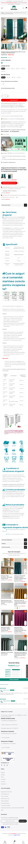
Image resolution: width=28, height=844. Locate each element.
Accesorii (3, 779)
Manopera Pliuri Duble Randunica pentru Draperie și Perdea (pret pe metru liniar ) (20, 578)
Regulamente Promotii (6, 791)
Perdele (3, 775)
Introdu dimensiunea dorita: (8, 88)
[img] (3, 688)
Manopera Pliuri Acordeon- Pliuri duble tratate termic (6, 577)
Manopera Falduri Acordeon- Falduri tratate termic (5, 629)
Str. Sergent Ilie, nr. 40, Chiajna (8, 743)
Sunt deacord (10, 824)
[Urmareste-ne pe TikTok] (7, 765)
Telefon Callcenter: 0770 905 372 (9, 724)
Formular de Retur (5, 803)
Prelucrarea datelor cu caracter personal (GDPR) (12, 807)
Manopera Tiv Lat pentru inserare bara (7, 653)
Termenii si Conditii (5, 805)
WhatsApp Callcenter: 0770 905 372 (9, 728)
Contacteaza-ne (5, 794)
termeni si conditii (14, 824)
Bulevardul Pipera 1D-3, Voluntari (8, 733)
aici (14, 111)
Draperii (3, 772)
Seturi (2, 777)
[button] (4, 57)
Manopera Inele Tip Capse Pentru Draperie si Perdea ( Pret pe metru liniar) (20, 602)
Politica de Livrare (5, 798)
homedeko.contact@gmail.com (9, 720)
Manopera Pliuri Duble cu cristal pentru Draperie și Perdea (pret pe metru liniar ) (20, 654)
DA (3, 83)
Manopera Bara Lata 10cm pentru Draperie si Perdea (7, 602)
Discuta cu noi (25, 841)
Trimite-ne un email (18, 1)
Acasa (2, 12)
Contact (3, 781)
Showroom (3, 784)
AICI (22, 116)
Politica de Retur (5, 801)
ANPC (2, 810)
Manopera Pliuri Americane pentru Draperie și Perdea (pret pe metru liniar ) (20, 629)
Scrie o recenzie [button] (14, 679)
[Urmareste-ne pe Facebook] (1, 765)
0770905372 (9, 1)
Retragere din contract (27, 671)
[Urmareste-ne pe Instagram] (4, 765)
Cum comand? (4, 796)
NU (3, 84)
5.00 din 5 (17, 665)
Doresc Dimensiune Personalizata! (9, 81)
